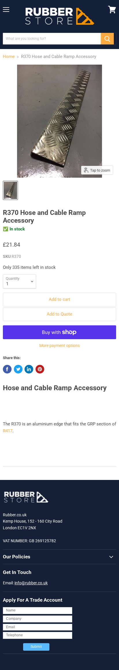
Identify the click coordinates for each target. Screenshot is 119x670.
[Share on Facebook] (7, 369)
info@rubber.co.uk (31, 583)
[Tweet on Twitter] (18, 369)
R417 (7, 430)
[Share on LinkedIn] (29, 369)
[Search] (107, 38)
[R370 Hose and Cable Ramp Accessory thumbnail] (10, 190)
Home (9, 56)
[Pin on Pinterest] (40, 369)
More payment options (59, 345)
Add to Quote (59, 314)
